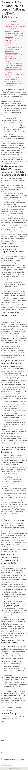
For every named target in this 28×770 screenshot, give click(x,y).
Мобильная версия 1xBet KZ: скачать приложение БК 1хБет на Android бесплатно (15, 26)
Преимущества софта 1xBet (13, 67)
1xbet (6, 710)
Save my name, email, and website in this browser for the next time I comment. (12, 760)
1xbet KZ (11, 710)
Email (3, 746)
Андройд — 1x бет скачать (13, 81)
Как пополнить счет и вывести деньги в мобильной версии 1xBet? (14, 60)
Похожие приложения (11, 53)
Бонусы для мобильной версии (14, 65)
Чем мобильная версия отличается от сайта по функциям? (12, 40)
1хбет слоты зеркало (18, 506)
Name (3, 740)
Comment (4, 721)
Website (3, 752)
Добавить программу (11, 44)
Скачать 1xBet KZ (10, 72)
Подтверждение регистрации (14, 33)
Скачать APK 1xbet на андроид (14, 63)
